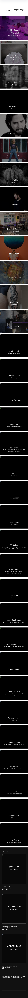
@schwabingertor (14, 906)
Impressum (4, 984)
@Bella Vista (14, 867)
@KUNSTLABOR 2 (14, 946)
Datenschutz (4, 987)
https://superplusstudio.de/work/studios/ (12, 977)
